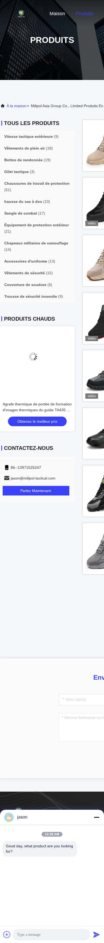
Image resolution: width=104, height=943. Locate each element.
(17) (24, 213)
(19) (27, 160)
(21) (36, 228)
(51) (37, 186)
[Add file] (7, 934)
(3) (19, 172)
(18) (28, 148)
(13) (29, 261)
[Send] (96, 934)
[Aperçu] (21, 13)
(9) (31, 136)
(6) (28, 285)
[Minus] (96, 817)
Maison (57, 13)
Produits (84, 13)
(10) (27, 201)
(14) (36, 246)
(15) (28, 273)
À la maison (16, 106)
